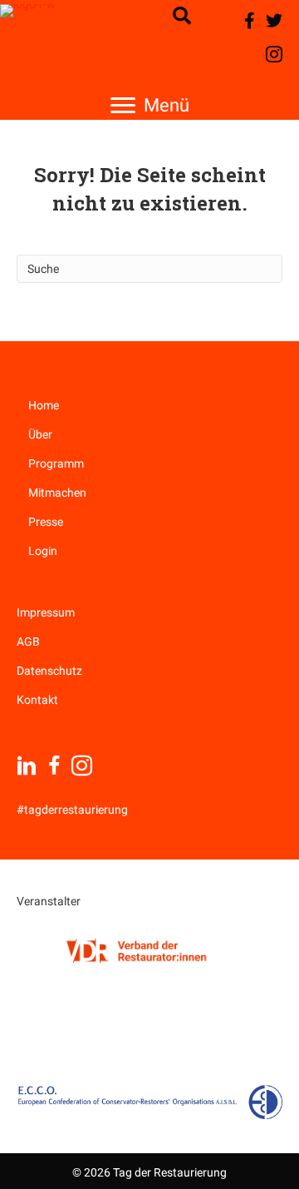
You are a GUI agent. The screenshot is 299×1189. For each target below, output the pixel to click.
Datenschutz (49, 670)
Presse (45, 521)
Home (43, 405)
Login (42, 550)
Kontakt (37, 699)
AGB (28, 641)
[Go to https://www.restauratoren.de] (137, 950)
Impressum (46, 612)
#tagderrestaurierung (72, 809)
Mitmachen (57, 492)
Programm (56, 463)
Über (40, 434)
